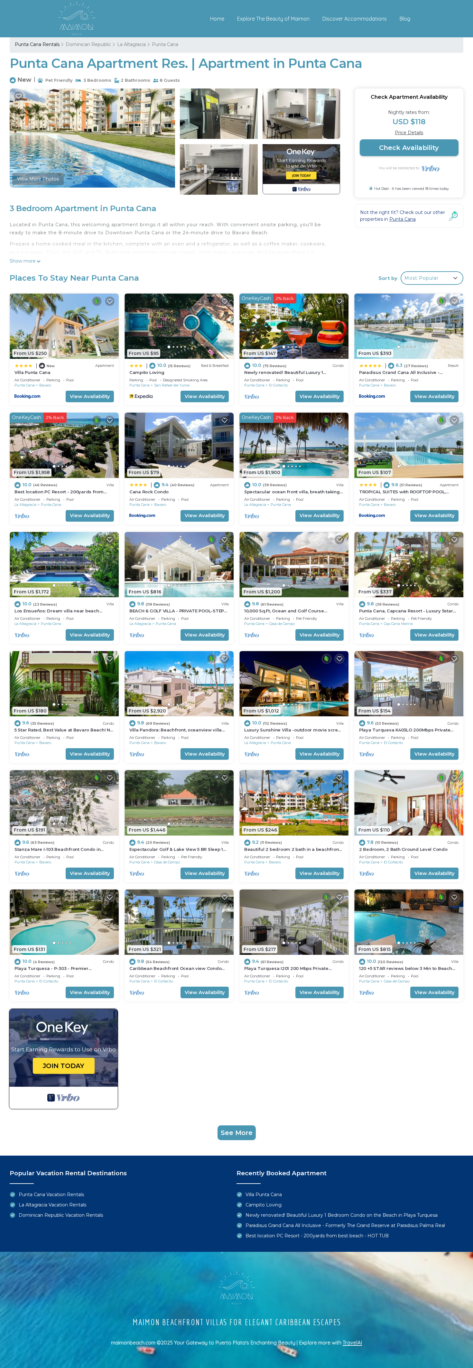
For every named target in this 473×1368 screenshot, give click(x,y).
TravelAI (352, 1342)
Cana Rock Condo (149, 491)
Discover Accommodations (354, 18)
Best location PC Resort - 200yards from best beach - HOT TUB (317, 1236)
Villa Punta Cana (32, 372)
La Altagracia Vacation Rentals (52, 1205)
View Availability (90, 396)
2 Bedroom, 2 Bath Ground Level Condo (403, 849)
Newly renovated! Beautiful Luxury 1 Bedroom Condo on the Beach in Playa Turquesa (342, 1215)
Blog (405, 18)
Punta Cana (165, 44)
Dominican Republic (88, 44)
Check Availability (409, 148)
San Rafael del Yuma (172, 385)
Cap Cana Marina (398, 623)
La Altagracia (131, 44)
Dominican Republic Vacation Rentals (61, 1215)
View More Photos (38, 179)
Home (217, 18)
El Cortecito (278, 385)
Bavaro (45, 385)
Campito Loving (146, 372)
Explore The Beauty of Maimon (273, 18)
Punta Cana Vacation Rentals (51, 1194)
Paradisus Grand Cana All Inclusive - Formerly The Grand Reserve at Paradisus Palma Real (345, 1225)
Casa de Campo (282, 623)
